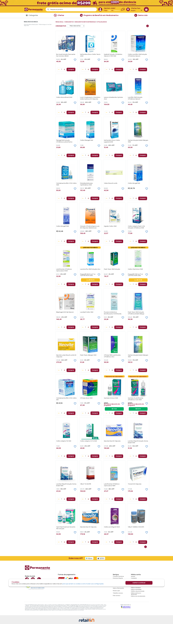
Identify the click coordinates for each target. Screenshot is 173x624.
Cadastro (117, 10)
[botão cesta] (146, 9)
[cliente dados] (100, 9)
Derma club (143, 15)
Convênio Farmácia (118, 576)
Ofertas (61, 15)
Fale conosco (116, 595)
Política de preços (136, 587)
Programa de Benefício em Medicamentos (101, 15)
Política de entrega (136, 589)
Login (109, 10)
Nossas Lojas (116, 590)
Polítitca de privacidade (137, 591)
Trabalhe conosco (118, 593)
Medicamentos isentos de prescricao (85, 21)
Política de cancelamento (138, 596)
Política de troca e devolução (136, 594)
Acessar (133, 576)
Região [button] (133, 10)
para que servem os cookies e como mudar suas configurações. (83, 583)
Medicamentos (69, 21)
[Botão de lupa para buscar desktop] (47, 9)
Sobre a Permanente (118, 588)
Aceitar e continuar (139, 582)
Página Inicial (59, 21)
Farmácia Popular (118, 578)
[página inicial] (33, 9)
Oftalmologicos (102, 21)
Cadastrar (134, 578)
